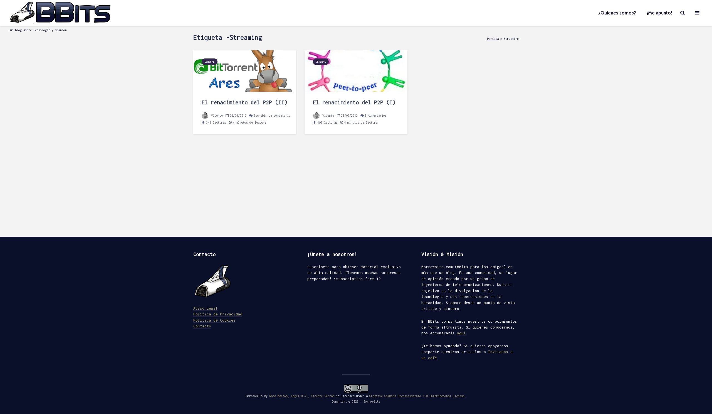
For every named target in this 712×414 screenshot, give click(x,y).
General (209, 61)
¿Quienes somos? (617, 13)
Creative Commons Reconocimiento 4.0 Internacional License (416, 396)
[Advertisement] (356, 189)
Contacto (202, 326)
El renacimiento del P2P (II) (244, 102)
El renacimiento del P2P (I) (354, 102)
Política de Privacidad (217, 314)
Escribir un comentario (272, 115)
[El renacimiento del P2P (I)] (356, 70)
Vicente (216, 115)
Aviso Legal (205, 308)
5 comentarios (376, 115)
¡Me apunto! (659, 13)
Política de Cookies (214, 320)
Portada (493, 38)
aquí (461, 333)
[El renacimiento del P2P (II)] (244, 70)
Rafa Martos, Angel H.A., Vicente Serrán (301, 396)
